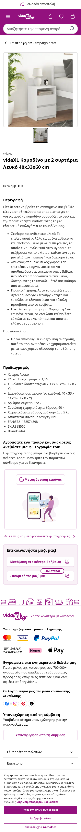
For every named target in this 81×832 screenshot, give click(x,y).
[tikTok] (32, 704)
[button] (40, 752)
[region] (40, 800)
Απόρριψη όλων (40, 818)
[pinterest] (23, 704)
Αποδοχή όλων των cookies (40, 810)
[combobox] (40, 29)
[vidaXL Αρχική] (26, 16)
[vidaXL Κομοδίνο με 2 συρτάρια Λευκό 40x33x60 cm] (40, 90)
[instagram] (15, 704)
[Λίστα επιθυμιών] (61, 16)
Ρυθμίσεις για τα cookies (40, 827)
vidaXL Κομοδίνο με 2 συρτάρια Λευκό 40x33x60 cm (40, 163)
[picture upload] (40, 506)
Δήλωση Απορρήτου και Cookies (37, 802)
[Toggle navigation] (8, 16)
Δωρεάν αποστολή (41, 4)
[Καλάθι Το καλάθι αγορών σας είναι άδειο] (72, 16)
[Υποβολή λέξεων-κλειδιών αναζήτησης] (72, 28)
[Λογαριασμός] (50, 16)
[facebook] (7, 704)
